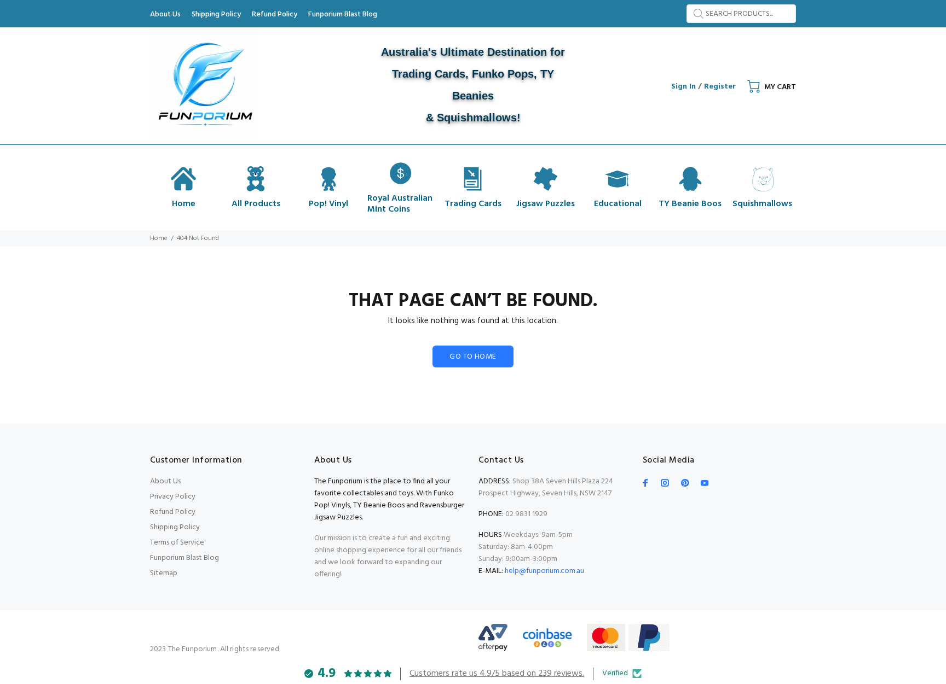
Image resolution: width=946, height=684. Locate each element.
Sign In (683, 86)
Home (159, 238)
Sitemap (163, 573)
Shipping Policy (175, 527)
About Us (165, 481)
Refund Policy (172, 512)
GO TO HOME (472, 356)
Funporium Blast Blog (184, 558)
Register (720, 86)
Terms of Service (177, 542)
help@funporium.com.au (543, 571)
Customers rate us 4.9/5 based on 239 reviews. (496, 674)
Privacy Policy (172, 496)
